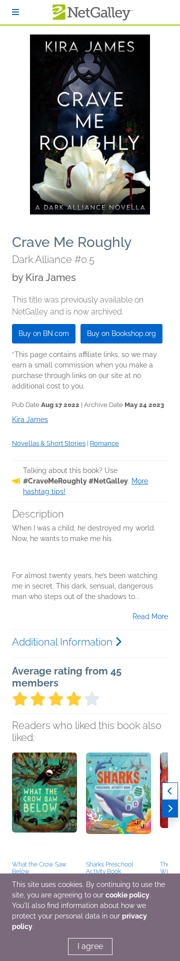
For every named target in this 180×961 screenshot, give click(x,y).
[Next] (170, 809)
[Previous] (170, 791)
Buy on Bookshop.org (121, 334)
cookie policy (128, 895)
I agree (90, 946)
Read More (150, 616)
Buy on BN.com (43, 334)
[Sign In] (15, 12)
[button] (44, 805)
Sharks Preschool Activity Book (109, 868)
